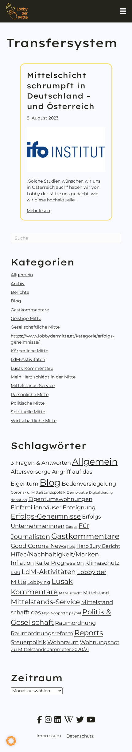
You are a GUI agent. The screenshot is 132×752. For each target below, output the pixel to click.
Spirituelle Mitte (28, 411)
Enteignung (79, 507)
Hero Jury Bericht (98, 546)
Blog (16, 301)
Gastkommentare (30, 310)
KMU (15, 572)
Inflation (22, 562)
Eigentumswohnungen (60, 499)
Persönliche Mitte (30, 394)
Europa (71, 527)
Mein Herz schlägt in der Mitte (43, 377)
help (71, 546)
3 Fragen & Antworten (41, 462)
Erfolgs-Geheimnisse (46, 516)
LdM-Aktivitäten (28, 359)
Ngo (45, 613)
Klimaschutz (102, 563)
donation (19, 500)
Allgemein (22, 274)
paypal (75, 613)
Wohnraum (63, 642)
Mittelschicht (70, 593)
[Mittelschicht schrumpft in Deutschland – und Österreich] (66, 149)
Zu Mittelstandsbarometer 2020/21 (50, 649)
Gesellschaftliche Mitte (35, 327)
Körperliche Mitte (29, 351)
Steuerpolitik (28, 642)
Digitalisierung (101, 493)
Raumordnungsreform (42, 633)
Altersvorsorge (31, 471)
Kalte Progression (59, 563)
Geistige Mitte (26, 318)
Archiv (18, 283)
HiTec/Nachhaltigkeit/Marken (55, 554)
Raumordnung (75, 623)
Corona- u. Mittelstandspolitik (38, 492)
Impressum (49, 735)
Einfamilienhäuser (36, 507)
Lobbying (38, 582)
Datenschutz (80, 736)
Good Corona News (38, 545)
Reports (88, 632)
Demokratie (77, 492)
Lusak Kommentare (32, 368)
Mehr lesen (38, 210)
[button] (11, 741)
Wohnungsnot (99, 642)
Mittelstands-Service (33, 385)
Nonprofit (59, 613)
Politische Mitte (28, 403)
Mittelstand (96, 593)
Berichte (20, 292)
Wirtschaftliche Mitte (33, 420)
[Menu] (123, 11)
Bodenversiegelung (89, 483)
